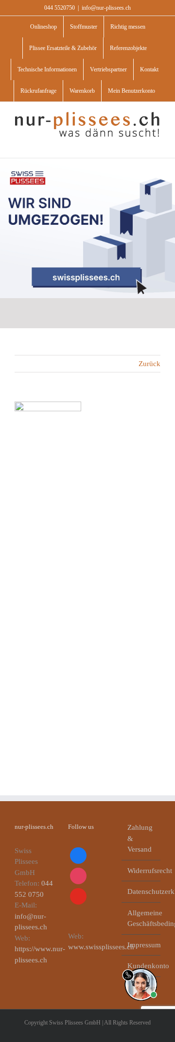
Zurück (149, 364)
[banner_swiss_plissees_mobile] (87, 162)
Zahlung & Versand (140, 838)
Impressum (141, 945)
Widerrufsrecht (141, 870)
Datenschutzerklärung (141, 891)
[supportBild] (141, 966)
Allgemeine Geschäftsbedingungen (141, 918)
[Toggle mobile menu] (156, 143)
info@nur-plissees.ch (106, 7)
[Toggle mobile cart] (139, 143)
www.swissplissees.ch (101, 947)
